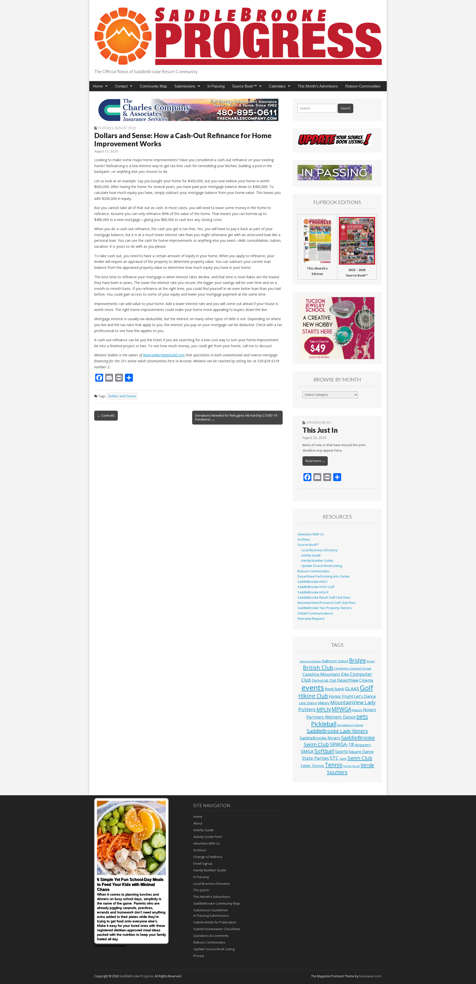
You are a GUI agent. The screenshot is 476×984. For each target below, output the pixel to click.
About (197, 823)
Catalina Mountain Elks (325, 674)
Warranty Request (311, 618)
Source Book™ (244, 86)
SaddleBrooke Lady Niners (337, 731)
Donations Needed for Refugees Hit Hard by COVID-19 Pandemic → (236, 417)
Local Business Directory (319, 550)
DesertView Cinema (355, 680)
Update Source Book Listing (321, 566)
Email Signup (202, 863)
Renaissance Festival (350, 725)
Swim (343, 759)
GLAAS (352, 688)
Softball (324, 751)
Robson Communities (363, 86)
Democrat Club (324, 680)
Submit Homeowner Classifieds (216, 929)
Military (323, 703)
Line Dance (308, 702)
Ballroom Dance (335, 661)
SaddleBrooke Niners (320, 738)
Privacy (198, 955)
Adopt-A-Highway (310, 661)
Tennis (333, 765)
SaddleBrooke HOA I (312, 582)
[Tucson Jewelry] (337, 328)
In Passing (216, 86)
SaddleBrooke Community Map (216, 903)
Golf (366, 687)
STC (334, 758)
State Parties (315, 758)
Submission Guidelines (210, 910)
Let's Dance (365, 696)
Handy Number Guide (317, 560)
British (371, 661)
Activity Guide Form (207, 836)
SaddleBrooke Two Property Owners (325, 608)
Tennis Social (351, 766)
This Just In (320, 430)
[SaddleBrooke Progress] (238, 33)
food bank (334, 689)
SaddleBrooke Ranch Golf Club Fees (324, 597)
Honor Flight (341, 696)
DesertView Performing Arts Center (324, 576)
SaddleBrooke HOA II (313, 592)
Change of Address (207, 857)
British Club (318, 667)
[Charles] (188, 110)
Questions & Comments (211, 935)
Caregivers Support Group (352, 668)
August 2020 (125, 128)
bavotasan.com (370, 976)
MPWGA (341, 709)
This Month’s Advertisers (318, 86)
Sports (341, 751)
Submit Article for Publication (214, 922)
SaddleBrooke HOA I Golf (316, 587)
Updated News (318, 423)
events (312, 688)
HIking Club (313, 695)
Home (98, 86)
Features (105, 128)
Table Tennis (312, 765)
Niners (369, 709)
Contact (121, 86)
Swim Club (360, 757)
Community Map (153, 86)
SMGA (307, 751)
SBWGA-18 (342, 744)
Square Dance (361, 751)
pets (362, 716)
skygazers (363, 744)
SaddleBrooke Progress (136, 976)
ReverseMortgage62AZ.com (164, 355)
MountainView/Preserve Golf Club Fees (327, 603)
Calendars (277, 86)
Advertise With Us (311, 534)
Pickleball (323, 724)
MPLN (323, 709)
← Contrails (106, 415)
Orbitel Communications (315, 613)
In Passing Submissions (211, 915)
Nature (357, 710)
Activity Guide (311, 555)
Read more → (315, 461)
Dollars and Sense (122, 396)
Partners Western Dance (331, 717)
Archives (304, 539)
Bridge (357, 660)
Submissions (184, 86)
